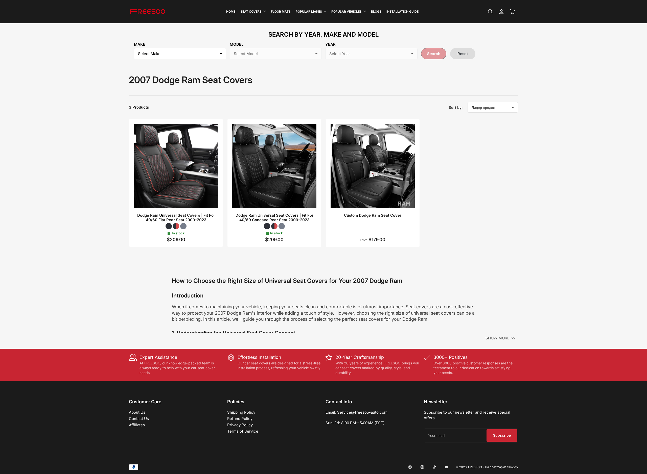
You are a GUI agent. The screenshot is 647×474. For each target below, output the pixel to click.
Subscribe (502, 435)
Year (330, 44)
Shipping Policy (241, 412)
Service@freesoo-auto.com (362, 412)
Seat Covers (251, 11)
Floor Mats (281, 11)
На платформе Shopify (501, 467)
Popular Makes (309, 11)
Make (139, 44)
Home (230, 11)
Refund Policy (239, 418)
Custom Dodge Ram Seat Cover (372, 215)
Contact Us (139, 418)
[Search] (490, 11)
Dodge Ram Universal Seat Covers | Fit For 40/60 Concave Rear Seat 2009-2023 (274, 217)
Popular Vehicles (346, 11)
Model (236, 44)
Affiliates (137, 424)
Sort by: (456, 107)
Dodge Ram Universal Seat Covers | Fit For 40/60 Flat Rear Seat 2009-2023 (176, 217)
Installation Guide (402, 11)
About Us (137, 412)
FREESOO (475, 467)
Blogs (376, 11)
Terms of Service (242, 431)
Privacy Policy (240, 424)
